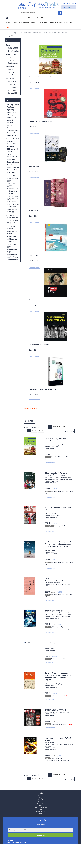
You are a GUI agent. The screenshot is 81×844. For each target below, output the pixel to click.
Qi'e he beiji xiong (34, 255)
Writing (10, 115)
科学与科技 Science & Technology (18, 229)
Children (10, 146)
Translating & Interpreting (16, 130)
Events (40, 796)
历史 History (11, 244)
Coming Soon (13, 63)
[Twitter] (40, 820)
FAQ (40, 806)
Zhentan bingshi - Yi (34, 210)
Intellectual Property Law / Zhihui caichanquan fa (42, 389)
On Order (11, 60)
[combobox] (38, 13)
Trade (41, 810)
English (11, 69)
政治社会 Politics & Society (16, 188)
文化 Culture (11, 181)
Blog (40, 798)
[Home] (7, 18)
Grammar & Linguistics (15, 128)
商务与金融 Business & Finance (17, 231)
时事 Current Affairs (14, 236)
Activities (10, 120)
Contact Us (40, 804)
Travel (9, 152)
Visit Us (40, 802)
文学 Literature (12, 186)
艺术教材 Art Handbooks (15, 218)
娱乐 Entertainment (14, 254)
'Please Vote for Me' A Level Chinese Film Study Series (58, 475)
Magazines (10, 226)
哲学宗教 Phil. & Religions (16, 201)
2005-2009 (12, 87)
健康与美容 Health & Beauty (16, 257)
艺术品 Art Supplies (13, 223)
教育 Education (12, 239)
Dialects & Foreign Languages (17, 135)
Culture (9, 165)
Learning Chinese (13, 105)
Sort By (26, 427)
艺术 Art (10, 194)
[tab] (31, 409)
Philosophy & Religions (15, 149)
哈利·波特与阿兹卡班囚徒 (58, 612)
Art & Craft (11, 154)
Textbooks (11, 107)
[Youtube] (44, 820)
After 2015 (12, 82)
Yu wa (30, 300)
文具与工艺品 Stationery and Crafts (19, 220)
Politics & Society (13, 162)
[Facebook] (36, 820)
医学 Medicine (12, 234)
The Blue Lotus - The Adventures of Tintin (40, 121)
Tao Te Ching (50, 643)
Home (7, 36)
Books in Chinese (13, 176)
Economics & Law (13, 167)
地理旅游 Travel (12, 209)
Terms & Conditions (41, 808)
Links (40, 814)
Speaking (10, 110)
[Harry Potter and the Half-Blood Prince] (38, 775)
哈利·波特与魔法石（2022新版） (57, 711)
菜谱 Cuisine (11, 207)
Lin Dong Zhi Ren (34, 166)
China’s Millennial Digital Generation (39, 344)
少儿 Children (12, 191)
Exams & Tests (12, 117)
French (10, 75)
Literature (11, 141)
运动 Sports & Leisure (14, 260)
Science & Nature (13, 170)
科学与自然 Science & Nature (16, 212)
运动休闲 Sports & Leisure (15, 196)
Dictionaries (11, 112)
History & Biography (14, 144)
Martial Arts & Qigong (14, 157)
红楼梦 (55, 579)
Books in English (12, 139)
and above (15, 51)
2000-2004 (12, 90)
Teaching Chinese (13, 133)
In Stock (11, 57)
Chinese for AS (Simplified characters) (40, 77)
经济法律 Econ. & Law (14, 199)
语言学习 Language (13, 178)
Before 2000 (12, 93)
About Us (40, 800)
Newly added (31, 408)
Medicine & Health (13, 159)
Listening (10, 125)
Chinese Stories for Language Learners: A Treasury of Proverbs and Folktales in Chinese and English (58, 676)
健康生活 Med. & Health (15, 204)
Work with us (40, 812)
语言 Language (12, 252)
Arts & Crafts (11, 215)
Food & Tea (11, 172)
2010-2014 (11, 84)
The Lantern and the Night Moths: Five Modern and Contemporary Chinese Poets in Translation (59, 544)
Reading (10, 122)
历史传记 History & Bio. (15, 183)
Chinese (11, 72)
